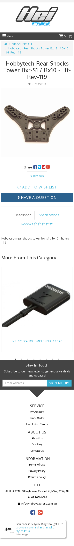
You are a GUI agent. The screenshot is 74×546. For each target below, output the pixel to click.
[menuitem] (35, 167)
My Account (37, 411)
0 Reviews (37, 176)
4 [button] (34, 359)
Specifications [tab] (49, 215)
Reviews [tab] (27, 224)
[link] (32, 512)
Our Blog (37, 444)
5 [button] (40, 359)
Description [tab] (22, 215)
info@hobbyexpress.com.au (39, 503)
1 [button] (15, 359)
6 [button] (46, 359)
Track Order (37, 418)
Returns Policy (37, 477)
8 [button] (59, 359)
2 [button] (22, 359)
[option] (37, 123)
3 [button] (28, 359)
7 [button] (52, 359)
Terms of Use (37, 464)
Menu (9, 36)
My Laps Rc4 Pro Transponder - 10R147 (37, 341)
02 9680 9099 (39, 497)
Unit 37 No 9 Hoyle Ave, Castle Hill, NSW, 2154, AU (38, 491)
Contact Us (37, 450)
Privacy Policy (37, 471)
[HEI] (37, 16)
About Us (37, 438)
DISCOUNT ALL (22, 44)
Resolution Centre (37, 424)
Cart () (67, 36)
